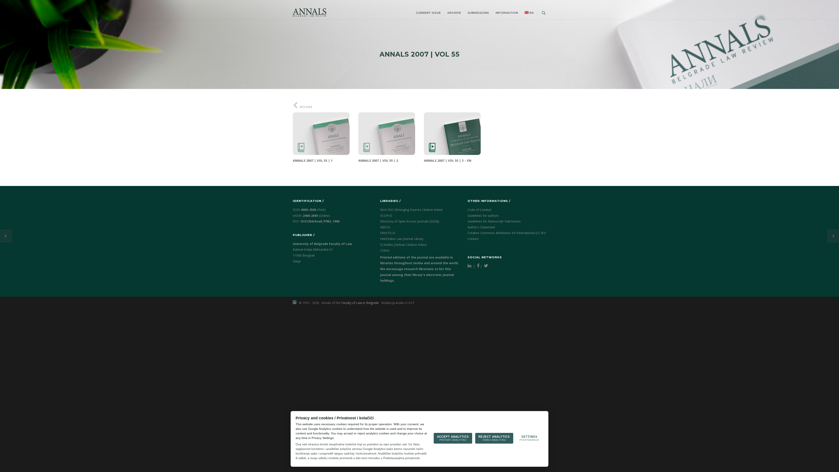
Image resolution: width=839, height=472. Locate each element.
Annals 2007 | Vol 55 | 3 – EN (447, 160)
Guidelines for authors (483, 215)
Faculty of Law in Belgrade (360, 303)
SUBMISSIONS (478, 12)
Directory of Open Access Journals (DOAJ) (409, 221)
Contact (473, 239)
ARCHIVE (454, 12)
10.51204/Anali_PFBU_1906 (320, 221)
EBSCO (385, 227)
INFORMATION (507, 12)
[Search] (543, 13)
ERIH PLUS (387, 233)
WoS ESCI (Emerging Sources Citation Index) (411, 210)
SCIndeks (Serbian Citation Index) (403, 245)
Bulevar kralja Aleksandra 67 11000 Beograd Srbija (313, 255)
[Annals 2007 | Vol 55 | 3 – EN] (452, 133)
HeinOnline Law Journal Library (401, 239)
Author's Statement (481, 227)
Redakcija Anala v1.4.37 (397, 303)
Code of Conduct (480, 210)
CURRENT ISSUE (428, 12)
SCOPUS (386, 215)
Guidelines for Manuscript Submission (494, 221)
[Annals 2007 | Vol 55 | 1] (321, 133)
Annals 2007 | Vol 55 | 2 (378, 160)
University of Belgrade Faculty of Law (322, 244)
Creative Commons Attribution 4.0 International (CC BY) (507, 233)
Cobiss (385, 250)
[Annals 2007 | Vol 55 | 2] (386, 133)
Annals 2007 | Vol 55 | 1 (313, 160)
